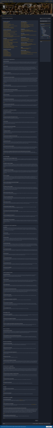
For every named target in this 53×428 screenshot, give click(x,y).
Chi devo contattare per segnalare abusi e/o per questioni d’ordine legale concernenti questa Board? (29, 53)
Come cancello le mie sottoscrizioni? (25, 45)
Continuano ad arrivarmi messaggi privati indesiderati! (27, 30)
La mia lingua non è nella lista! (6, 33)
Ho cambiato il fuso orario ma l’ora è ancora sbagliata (9, 32)
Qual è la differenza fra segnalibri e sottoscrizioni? (26, 43)
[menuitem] (9, 1)
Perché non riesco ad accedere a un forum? (8, 43)
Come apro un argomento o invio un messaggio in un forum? (10, 39)
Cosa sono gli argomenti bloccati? (7, 55)
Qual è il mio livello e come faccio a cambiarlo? (8, 35)
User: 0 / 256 (42, 26)
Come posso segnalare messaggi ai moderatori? (8, 45)
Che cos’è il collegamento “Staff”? (24, 27)
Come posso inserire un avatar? (6, 34)
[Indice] (4, 7)
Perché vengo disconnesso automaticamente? (8, 27)
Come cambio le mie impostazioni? (7, 30)
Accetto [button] (49, 426)
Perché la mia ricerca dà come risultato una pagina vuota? (27, 39)
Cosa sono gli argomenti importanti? (7, 54)
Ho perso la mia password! (6, 26)
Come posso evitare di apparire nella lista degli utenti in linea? (10, 31)
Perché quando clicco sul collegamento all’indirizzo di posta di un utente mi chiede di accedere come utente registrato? (11, 36)
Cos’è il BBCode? (5, 50)
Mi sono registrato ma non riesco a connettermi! (8, 24)
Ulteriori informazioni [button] (23, 426)
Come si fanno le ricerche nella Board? (25, 38)
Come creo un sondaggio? (6, 41)
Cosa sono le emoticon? (6, 51)
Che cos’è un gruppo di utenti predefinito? (25, 26)
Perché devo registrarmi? (6, 22)
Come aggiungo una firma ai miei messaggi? (8, 40)
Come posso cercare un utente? (24, 40)
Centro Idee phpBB (33, 404)
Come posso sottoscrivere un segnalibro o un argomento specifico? (28, 44)
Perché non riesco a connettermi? (7, 25)
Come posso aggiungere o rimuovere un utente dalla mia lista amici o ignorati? (28, 35)
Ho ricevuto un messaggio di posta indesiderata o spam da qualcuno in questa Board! (29, 31)
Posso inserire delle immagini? (6, 52)
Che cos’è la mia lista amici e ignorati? (25, 34)
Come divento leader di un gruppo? (25, 25)
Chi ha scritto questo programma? (25, 51)
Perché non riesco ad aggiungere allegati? (8, 44)
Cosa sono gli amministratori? (24, 22)
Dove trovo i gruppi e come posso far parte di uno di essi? (27, 24)
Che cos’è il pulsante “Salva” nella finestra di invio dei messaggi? (10, 46)
